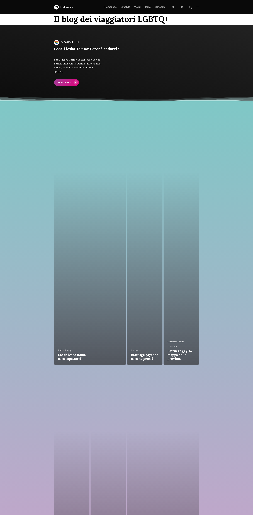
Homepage (110, 7)
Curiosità (160, 7)
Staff (66, 42)
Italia (148, 7)
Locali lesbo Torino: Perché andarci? (86, 49)
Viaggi (137, 7)
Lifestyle (125, 7)
